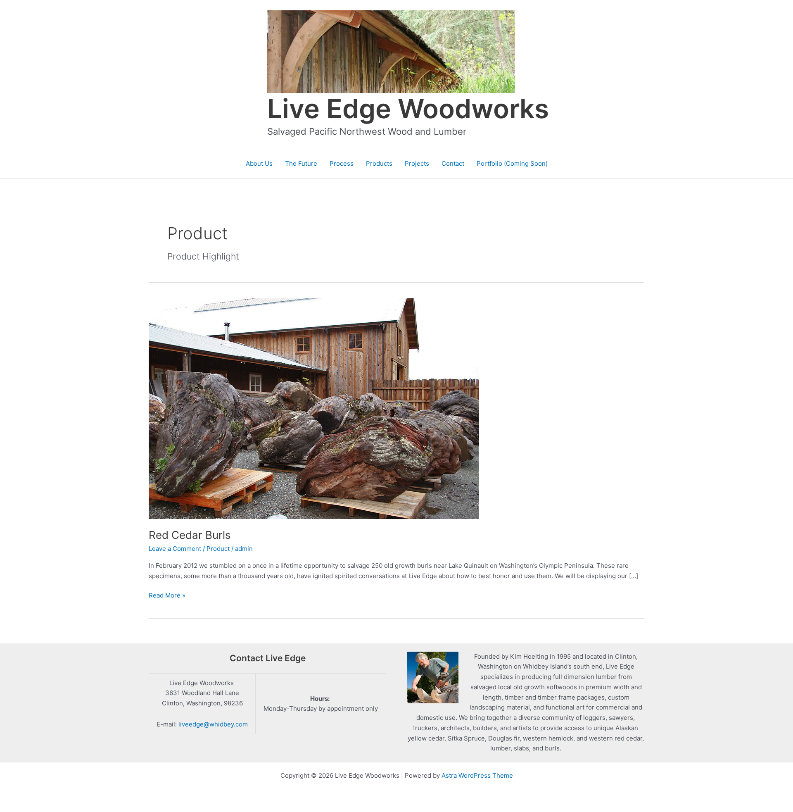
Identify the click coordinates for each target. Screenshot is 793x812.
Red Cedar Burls (190, 535)
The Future (301, 163)
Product (218, 548)
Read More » (167, 596)
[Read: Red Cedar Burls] (314, 408)
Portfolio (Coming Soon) (512, 163)
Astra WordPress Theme (477, 775)
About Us (259, 163)
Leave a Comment (175, 548)
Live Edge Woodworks (408, 108)
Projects (417, 163)
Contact (453, 163)
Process (342, 163)
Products (379, 163)
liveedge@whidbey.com (213, 724)
